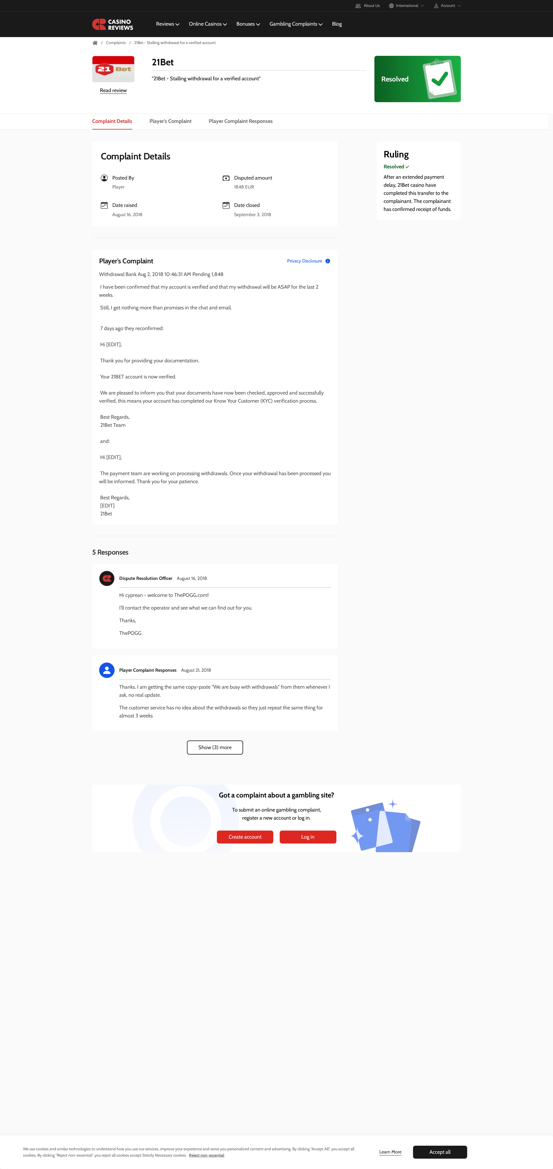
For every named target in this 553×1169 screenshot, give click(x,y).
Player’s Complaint (170, 121)
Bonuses (245, 24)
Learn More (390, 1152)
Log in (308, 837)
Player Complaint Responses (241, 121)
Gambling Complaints (293, 24)
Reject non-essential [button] (206, 1155)
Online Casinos (205, 24)
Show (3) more (215, 747)
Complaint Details (112, 121)
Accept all (439, 1152)
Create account (245, 837)
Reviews (165, 24)
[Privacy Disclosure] (328, 261)
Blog (337, 24)
